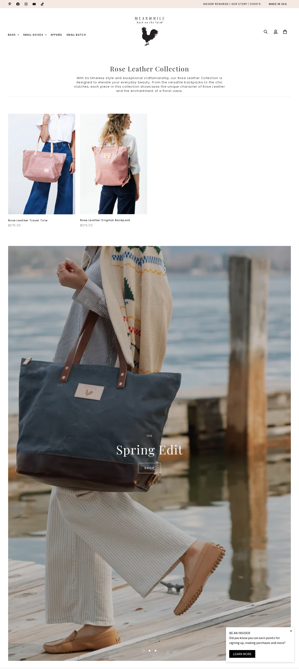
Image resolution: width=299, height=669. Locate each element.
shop (149, 468)
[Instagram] (26, 4)
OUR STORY (239, 4)
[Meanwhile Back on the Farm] (149, 31)
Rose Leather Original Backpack (105, 220)
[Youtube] (34, 4)
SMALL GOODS (33, 34)
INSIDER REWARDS (216, 4)
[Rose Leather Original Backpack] (113, 164)
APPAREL (56, 34)
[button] (285, 31)
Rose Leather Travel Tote (28, 220)
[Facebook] (18, 4)
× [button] (291, 630)
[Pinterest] (9, 4)
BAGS (12, 34)
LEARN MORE (242, 654)
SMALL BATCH (76, 34)
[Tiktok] (42, 4)
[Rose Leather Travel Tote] (41, 164)
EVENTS (255, 4)
